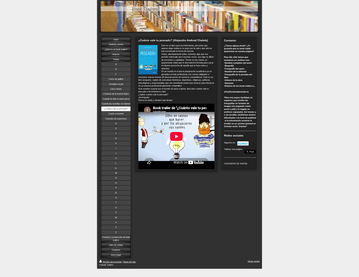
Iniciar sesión (254, 261)
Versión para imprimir (112, 262)
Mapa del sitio (129, 262)
